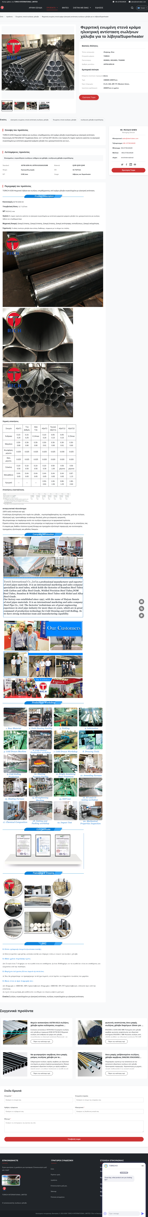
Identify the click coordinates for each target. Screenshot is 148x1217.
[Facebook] (126, 164)
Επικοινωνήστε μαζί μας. (59, 1186)
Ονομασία (8, 1096)
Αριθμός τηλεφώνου (11, 1107)
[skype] (141, 608)
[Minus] (142, 1165)
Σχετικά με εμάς (81, 8)
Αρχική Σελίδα (35, 8)
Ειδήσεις (99, 8)
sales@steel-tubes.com (138, 2)
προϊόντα (9, 16)
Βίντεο (65, 8)
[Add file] (105, 1213)
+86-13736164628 (129, 143)
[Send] (142, 1213)
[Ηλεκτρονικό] (141, 601)
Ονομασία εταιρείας (81, 1096)
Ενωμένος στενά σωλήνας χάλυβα (27, 16)
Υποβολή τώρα (74, 1139)
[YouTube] (135, 164)
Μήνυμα (7, 1119)
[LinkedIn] (130, 164)
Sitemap (53, 1191)
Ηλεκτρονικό (79, 1107)
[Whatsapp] (141, 615)
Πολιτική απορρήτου (58, 1197)
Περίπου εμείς (55, 1174)
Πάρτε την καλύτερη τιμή (41, 1041)
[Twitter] (122, 164)
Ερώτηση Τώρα (128, 170)
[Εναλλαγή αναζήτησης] (132, 8)
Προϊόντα (51, 8)
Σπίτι (1, 16)
